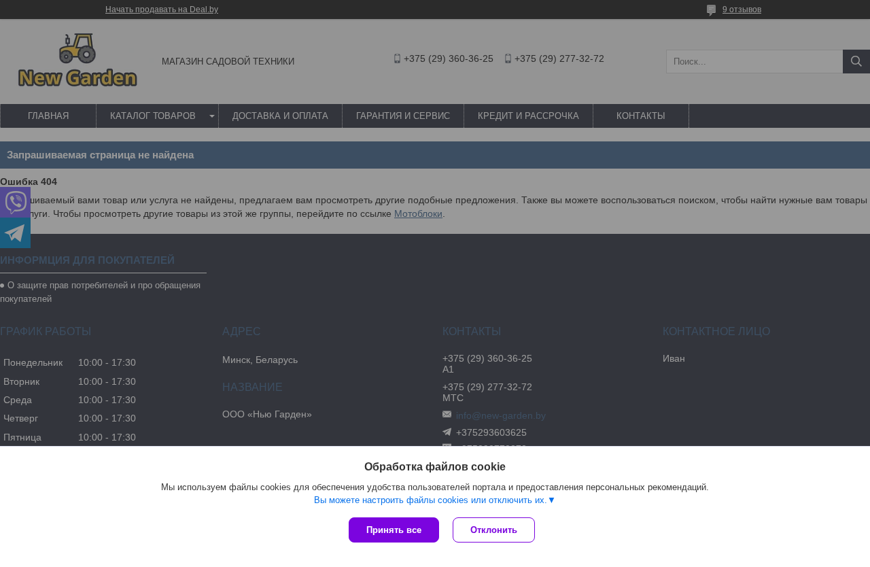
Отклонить (493, 530)
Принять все (393, 530)
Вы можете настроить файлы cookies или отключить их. (430, 500)
